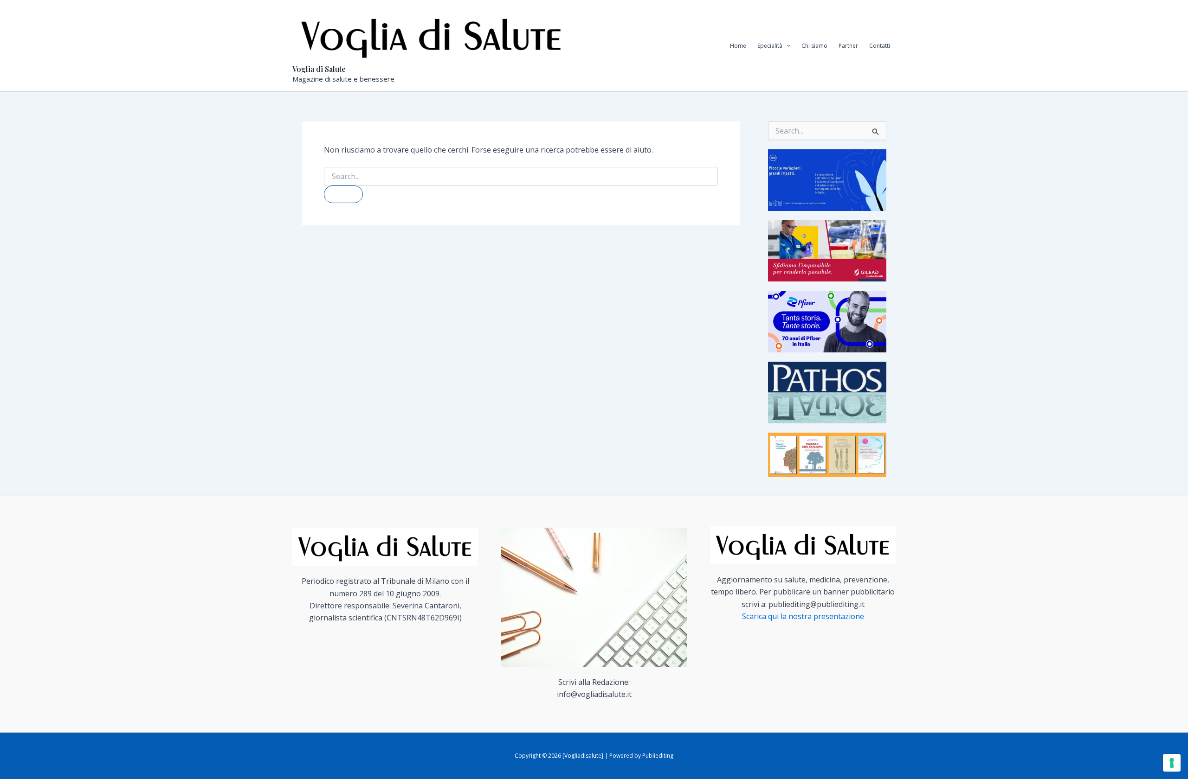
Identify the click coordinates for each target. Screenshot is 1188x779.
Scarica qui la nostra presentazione (803, 616)
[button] (786, 45)
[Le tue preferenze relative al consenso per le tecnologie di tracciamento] (1172, 763)
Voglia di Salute (319, 69)
